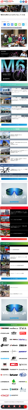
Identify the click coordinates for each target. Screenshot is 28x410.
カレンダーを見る (14, 278)
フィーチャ (9, 407)
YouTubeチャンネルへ (14, 239)
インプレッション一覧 (14, 178)
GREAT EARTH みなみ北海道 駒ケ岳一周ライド (11, 27)
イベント (19, 407)
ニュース (3, 407)
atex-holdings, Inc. (12, 401)
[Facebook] (12, 24)
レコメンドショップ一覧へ (14, 124)
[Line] (15, 24)
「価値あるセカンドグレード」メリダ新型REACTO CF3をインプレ (19, 170)
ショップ (14, 407)
